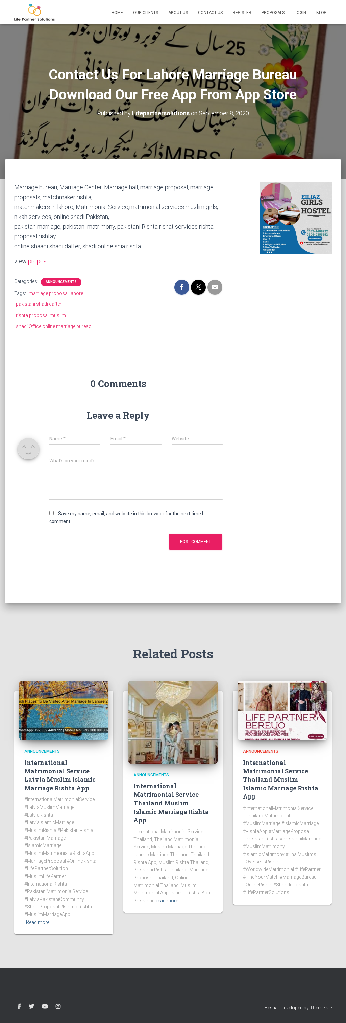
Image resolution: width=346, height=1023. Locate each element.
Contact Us (210, 12)
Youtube (45, 1007)
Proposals (273, 12)
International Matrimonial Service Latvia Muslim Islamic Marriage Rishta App (60, 775)
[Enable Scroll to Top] (332, 1009)
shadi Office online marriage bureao (54, 326)
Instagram (58, 1007)
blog (321, 12)
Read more (37, 922)
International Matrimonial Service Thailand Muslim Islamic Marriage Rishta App (171, 803)
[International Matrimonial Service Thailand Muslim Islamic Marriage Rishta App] (172, 721)
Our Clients (145, 12)
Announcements (61, 282)
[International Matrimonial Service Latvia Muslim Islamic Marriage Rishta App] (63, 709)
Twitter (31, 1007)
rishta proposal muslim (41, 315)
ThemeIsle (321, 1007)
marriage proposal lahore (56, 293)
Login (300, 12)
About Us (178, 12)
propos (37, 261)
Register (242, 12)
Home (117, 12)
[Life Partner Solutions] (34, 12)
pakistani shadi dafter (38, 304)
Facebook (19, 1007)
